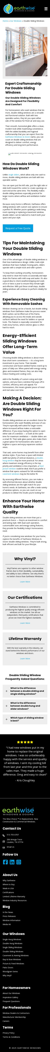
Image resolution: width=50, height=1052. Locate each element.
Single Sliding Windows (12, 947)
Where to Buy (9, 884)
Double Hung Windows (12, 943)
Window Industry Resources (15, 900)
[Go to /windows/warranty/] (25, 649)
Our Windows (16, 21)
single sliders (13, 174)
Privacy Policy (8, 1033)
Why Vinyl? (7, 975)
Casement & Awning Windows (16, 955)
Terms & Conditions (11, 1037)
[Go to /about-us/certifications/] (25, 610)
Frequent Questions (11, 1001)
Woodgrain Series (10, 971)
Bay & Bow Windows (12, 959)
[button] (18, 228)
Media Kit (7, 924)
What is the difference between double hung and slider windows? (25, 706)
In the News (8, 912)
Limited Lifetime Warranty (14, 896)
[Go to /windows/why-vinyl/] (25, 570)
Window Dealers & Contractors (16, 1013)
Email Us (10, 847)
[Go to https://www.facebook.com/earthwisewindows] (5, 862)
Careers (6, 1021)
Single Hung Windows (12, 939)
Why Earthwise (9, 880)
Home (5, 21)
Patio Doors (8, 967)
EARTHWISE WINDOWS (29, 1048)
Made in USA (8, 888)
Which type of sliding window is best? (27, 719)
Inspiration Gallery (10, 997)
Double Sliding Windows (13, 951)
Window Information (11, 920)
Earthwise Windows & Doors (17, 137)
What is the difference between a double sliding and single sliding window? (27, 691)
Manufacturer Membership (14, 1017)
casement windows (11, 474)
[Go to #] (12, 862)
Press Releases (9, 916)
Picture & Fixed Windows (13, 963)
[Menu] (46, 8)
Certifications (8, 892)
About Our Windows (11, 993)
